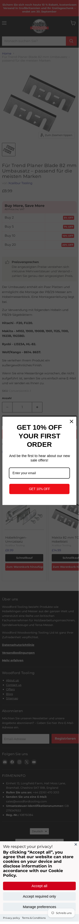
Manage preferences (39, 907)
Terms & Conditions (34, 917)
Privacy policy (11, 917)
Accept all (39, 886)
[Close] (76, 844)
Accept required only (39, 896)
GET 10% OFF (39, 489)
